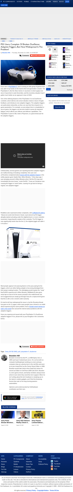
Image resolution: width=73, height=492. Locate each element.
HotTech (28, 472)
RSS (55, 469)
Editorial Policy (43, 464)
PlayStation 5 (13, 86)
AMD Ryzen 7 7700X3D (33, 38)
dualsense (33, 351)
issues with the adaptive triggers (30, 175)
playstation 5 (25, 351)
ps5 (19, 351)
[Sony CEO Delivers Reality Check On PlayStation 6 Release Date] (23, 415)
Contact (28, 467)
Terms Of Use (54, 490)
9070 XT (64, 83)
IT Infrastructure (18, 467)
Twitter (56, 461)
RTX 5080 (64, 80)
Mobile (16, 464)
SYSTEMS (19, 1)
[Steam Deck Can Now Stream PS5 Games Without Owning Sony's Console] (64, 65)
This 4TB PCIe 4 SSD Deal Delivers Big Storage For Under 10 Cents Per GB (68, 56)
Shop (67, 1)
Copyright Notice (43, 490)
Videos (16, 472)
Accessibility (42, 459)
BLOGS (61, 1)
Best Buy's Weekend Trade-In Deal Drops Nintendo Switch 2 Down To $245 (54, 56)
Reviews (4, 461)
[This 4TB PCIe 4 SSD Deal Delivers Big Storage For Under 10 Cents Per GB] (64, 57)
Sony (6, 351)
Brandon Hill (14, 356)
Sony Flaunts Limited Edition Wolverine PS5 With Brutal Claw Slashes (38, 422)
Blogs (3, 467)
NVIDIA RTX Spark (67, 38)
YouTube (57, 466)
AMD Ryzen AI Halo (46, 38)
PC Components (19, 459)
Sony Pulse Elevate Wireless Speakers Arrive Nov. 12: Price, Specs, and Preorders (7, 422)
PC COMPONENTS (9, 1)
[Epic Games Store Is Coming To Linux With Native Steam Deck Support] (64, 50)
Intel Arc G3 (56, 38)
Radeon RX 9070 (66, 86)
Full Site (3, 469)
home (3, 41)
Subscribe (4, 5)
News (11, 41)
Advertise (29, 461)
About (28, 459)
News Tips (29, 464)
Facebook (57, 464)
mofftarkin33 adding (38, 213)
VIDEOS (55, 1)
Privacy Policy (30, 469)
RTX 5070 (51, 86)
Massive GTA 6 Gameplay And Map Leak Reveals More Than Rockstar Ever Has (54, 64)
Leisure (16, 469)
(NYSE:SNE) (13, 351)
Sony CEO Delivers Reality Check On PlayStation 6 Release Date (23, 422)
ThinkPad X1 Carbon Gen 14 (16, 38)
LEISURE (48, 1)
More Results (69, 89)
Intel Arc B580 (52, 80)
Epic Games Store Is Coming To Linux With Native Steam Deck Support (68, 49)
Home (3, 459)
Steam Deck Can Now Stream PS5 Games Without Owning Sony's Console (68, 64)
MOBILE (26, 1)
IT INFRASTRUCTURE (37, 1)
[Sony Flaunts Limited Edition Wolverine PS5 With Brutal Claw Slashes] (38, 415)
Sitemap (3, 472)
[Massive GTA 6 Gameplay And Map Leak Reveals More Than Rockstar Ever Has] (50, 65)
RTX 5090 (51, 83)
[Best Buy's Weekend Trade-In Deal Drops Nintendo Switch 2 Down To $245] (50, 57)
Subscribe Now (59, 107)
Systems (16, 461)
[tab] (49, 50)
